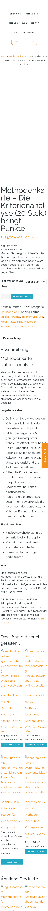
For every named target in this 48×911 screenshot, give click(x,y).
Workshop (29, 347)
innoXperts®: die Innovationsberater (24, 4)
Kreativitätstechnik (13, 343)
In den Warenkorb (22, 313)
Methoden (33, 343)
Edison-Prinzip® (11, 333)
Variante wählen (12, 767)
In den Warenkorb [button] (11, 883)
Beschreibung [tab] (13, 359)
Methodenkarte (11, 347)
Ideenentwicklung (12, 338)
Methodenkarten (18, 56)
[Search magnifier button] (34, 42)
